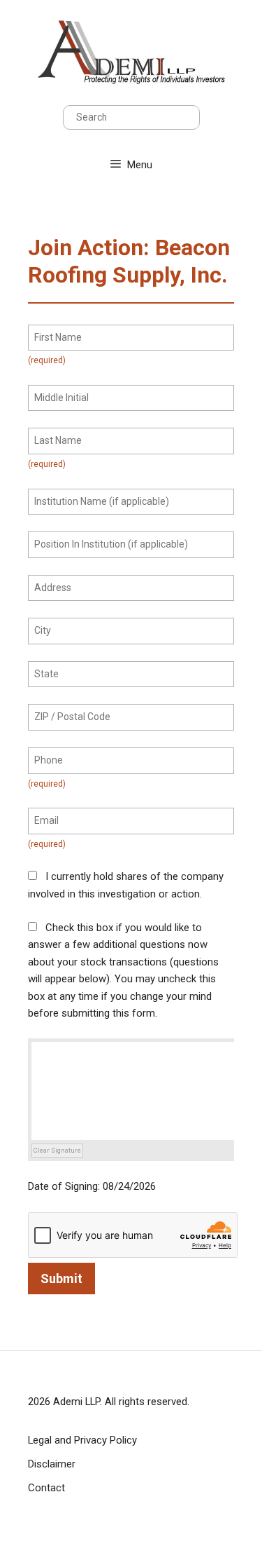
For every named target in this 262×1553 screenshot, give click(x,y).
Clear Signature (57, 1150)
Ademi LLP (76, 1401)
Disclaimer (51, 1464)
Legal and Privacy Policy (82, 1440)
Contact (46, 1487)
